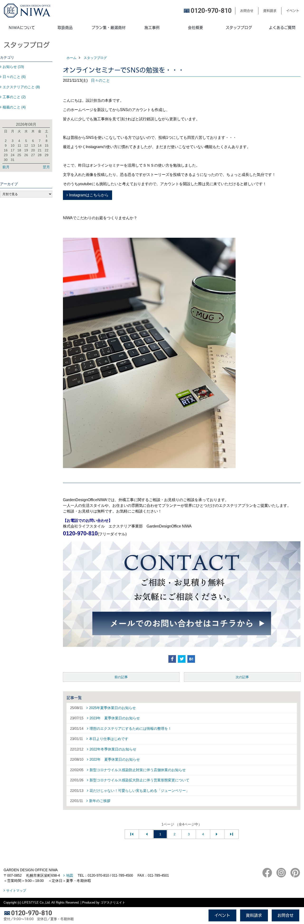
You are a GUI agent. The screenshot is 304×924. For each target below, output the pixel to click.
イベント (292, 11)
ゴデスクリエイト (112, 902)
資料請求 (269, 11)
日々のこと (100, 80)
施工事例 (152, 27)
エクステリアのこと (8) (21, 87)
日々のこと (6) (14, 77)
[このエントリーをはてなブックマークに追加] (191, 659)
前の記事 (121, 677)
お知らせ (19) (13, 67)
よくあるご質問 (282, 27)
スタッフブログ (239, 27)
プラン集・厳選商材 (108, 27)
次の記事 (242, 677)
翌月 (46, 167)
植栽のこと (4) (14, 107)
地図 (69, 875)
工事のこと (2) (14, 97)
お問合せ (246, 11)
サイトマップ (16, 890)
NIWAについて (22, 27)
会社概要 (195, 27)
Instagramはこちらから (89, 195)
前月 (6, 167)
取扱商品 (65, 27)
